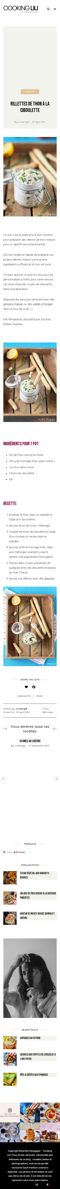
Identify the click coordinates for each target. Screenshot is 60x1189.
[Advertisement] (30, 58)
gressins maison (13, 304)
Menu (55, 9)
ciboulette (24, 696)
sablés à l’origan (43, 304)
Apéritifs (30, 92)
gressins (49, 578)
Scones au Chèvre (30, 741)
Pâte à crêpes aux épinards (34, 1075)
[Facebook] (34, 687)
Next (56, 778)
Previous (3, 778)
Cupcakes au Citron (30, 1038)
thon (39, 696)
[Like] (26, 687)
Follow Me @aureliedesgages (10, 1115)
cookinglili (24, 122)
